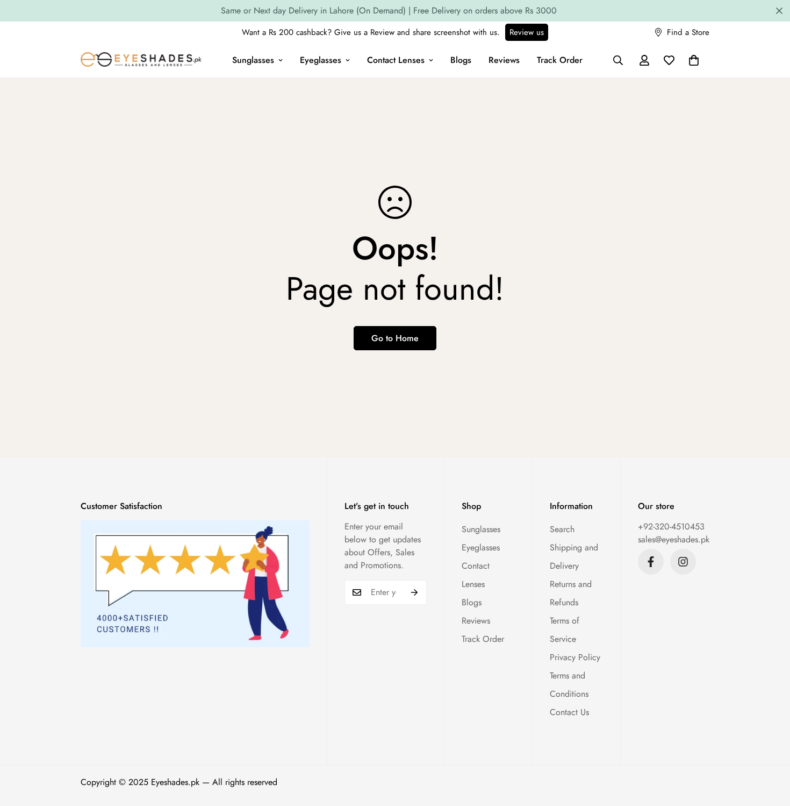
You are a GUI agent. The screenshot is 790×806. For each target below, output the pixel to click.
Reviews (504, 60)
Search (562, 529)
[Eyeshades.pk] (141, 60)
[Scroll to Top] (769, 747)
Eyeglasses (320, 60)
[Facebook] (651, 562)
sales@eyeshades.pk (673, 539)
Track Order (560, 60)
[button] (693, 60)
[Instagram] (683, 562)
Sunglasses (253, 60)
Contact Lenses (396, 60)
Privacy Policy (575, 657)
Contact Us (569, 712)
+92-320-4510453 (671, 526)
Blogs (460, 60)
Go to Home (395, 338)
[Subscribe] (415, 592)
